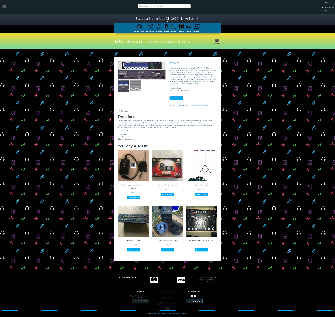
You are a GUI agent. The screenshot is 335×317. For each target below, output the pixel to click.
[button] (163, 71)
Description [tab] (125, 111)
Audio (193, 105)
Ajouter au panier (176, 98)
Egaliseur (180, 105)
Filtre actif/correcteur (203, 105)
